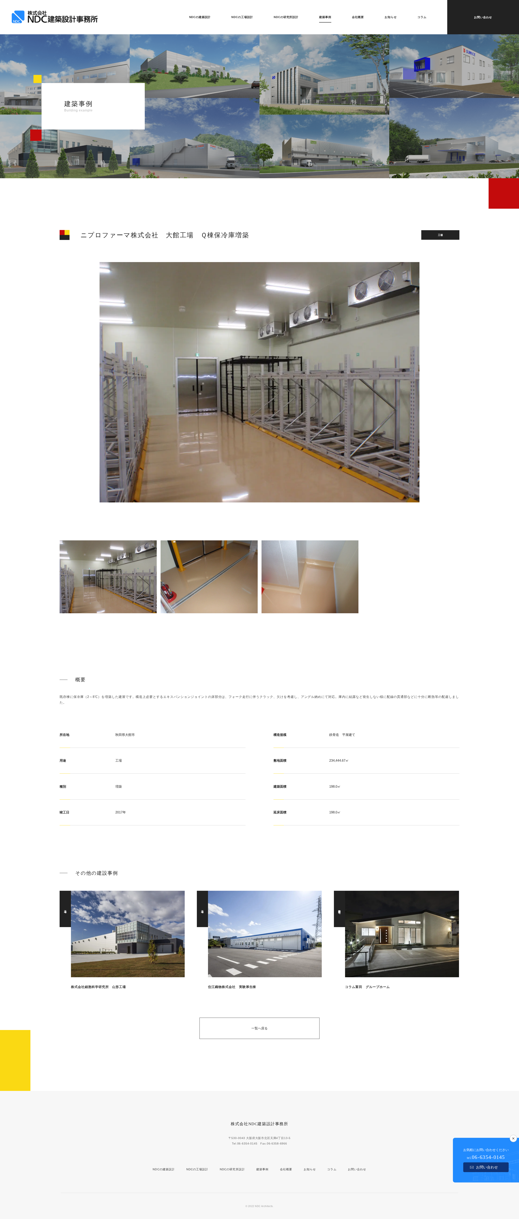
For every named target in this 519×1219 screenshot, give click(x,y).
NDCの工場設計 (197, 1169)
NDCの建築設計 (164, 1169)
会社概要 (286, 1169)
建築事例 (262, 1169)
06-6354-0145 (247, 1143)
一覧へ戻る (259, 1028)
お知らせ (310, 1169)
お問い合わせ (483, 17)
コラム (331, 1169)
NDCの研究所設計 (232, 1169)
